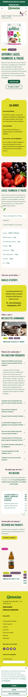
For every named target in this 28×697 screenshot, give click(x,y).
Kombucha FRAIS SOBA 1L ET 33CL (11, 578)
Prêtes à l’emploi (7, 575)
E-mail (7, 659)
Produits (9, 15)
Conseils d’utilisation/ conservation (12, 225)
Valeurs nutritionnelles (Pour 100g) (12, 216)
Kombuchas (6, 573)
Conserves (6, 629)
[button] (26, 668)
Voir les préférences (14, 693)
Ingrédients (6, 220)
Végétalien (17, 338)
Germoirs (5, 627)
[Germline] (14, 8)
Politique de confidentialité (10, 609)
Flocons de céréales (8, 632)
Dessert (5, 338)
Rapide (10, 338)
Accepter (14, 686)
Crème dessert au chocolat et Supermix (13, 341)
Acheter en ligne (14, 81)
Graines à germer (7, 624)
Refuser (14, 690)
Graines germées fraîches (9, 621)
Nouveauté (4, 549)
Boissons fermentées (15, 573)
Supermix (4, 49)
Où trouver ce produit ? (14, 87)
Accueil (3, 15)
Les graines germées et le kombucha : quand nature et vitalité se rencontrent (11, 497)
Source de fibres (12, 49)
